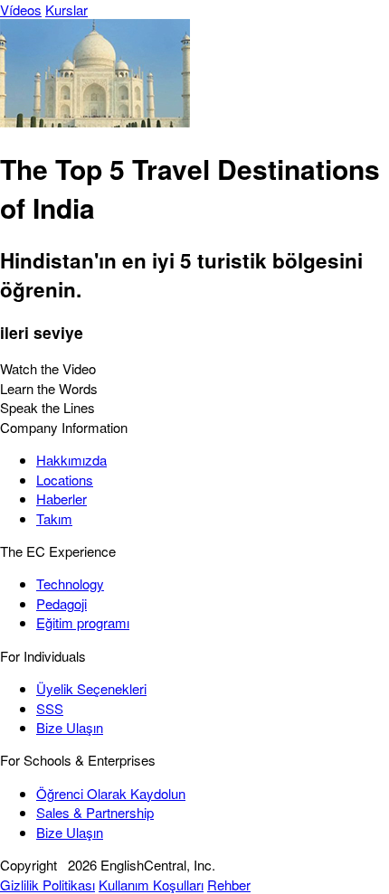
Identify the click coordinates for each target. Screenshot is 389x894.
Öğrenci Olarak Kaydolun (110, 793)
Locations (64, 479)
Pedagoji (61, 603)
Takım (54, 518)
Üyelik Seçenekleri (91, 688)
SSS (49, 708)
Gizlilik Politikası (47, 884)
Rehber (229, 884)
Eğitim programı (82, 622)
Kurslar (66, 9)
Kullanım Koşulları (151, 884)
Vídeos (21, 9)
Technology (70, 583)
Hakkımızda (71, 459)
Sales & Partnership (95, 812)
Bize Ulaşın (69, 727)
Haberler (61, 498)
